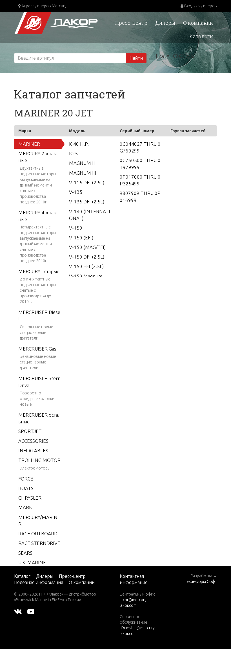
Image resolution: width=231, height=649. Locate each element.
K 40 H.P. (79, 144)
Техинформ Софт (201, 581)
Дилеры (165, 22)
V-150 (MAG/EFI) (87, 247)
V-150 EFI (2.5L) (86, 266)
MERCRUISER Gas (37, 348)
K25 (73, 153)
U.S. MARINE (32, 562)
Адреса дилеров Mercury (43, 6)
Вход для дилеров (200, 6)
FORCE (25, 478)
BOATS (26, 488)
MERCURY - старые (38, 271)
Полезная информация (38, 582)
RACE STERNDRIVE (39, 543)
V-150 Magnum (85, 276)
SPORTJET (30, 431)
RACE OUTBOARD (37, 533)
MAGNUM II (82, 163)
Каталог (22, 576)
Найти (136, 57)
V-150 (75, 227)
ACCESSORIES (33, 441)
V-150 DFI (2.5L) (86, 256)
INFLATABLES (33, 450)
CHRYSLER (29, 497)
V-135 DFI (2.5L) (86, 201)
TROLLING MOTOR (39, 460)
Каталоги (201, 36)
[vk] (18, 611)
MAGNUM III (82, 173)
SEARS (25, 553)
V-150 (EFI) (81, 237)
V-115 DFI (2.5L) (86, 182)
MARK (25, 507)
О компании (198, 22)
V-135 (75, 192)
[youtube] (30, 611)
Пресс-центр (131, 22)
